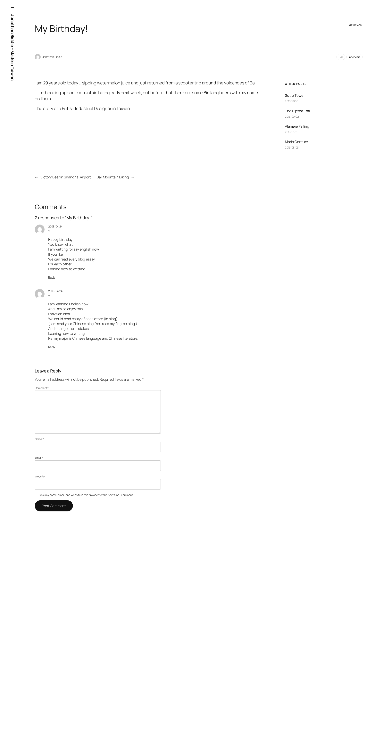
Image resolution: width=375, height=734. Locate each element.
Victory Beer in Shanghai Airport (65, 177)
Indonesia (354, 57)
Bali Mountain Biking (113, 177)
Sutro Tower (295, 95)
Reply (51, 277)
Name (39, 439)
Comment (42, 388)
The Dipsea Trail (297, 111)
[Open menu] (12, 8)
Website (40, 476)
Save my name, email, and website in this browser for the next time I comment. (86, 495)
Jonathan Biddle (52, 57)
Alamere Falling (297, 126)
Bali (341, 57)
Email (39, 457)
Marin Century (296, 142)
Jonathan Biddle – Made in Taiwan (12, 47)
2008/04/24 (55, 226)
